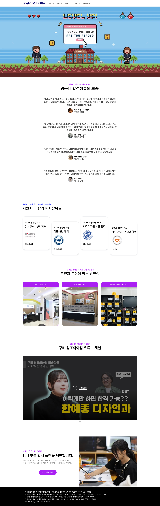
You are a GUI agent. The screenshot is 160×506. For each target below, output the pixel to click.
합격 (84, 135)
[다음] (147, 41)
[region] (41, 304)
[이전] (13, 41)
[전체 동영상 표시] (80, 422)
